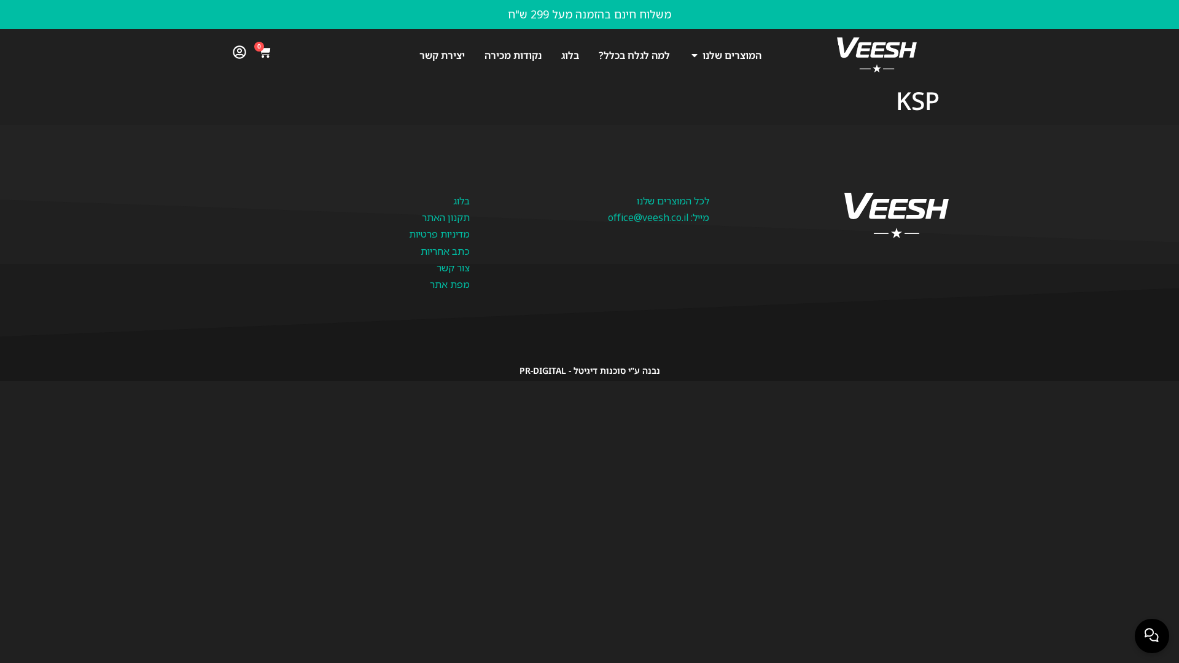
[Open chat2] (1152, 636)
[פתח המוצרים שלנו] (694, 55)
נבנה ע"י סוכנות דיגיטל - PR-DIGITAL (589, 370)
